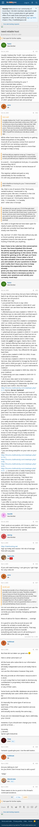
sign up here (31, 18)
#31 (37, 787)
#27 (37, 583)
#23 (37, 290)
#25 (37, 543)
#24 (37, 522)
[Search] (36, 3)
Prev (18, 797)
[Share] (33, 51)
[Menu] (3, 2)
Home (30, 821)
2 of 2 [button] (25, 797)
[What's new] (32, 3)
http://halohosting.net (9, 546)
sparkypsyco (7, 34)
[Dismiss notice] (36, 9)
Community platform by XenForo (19, 825)
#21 (37, 51)
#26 (37, 564)
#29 (37, 747)
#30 (37, 763)
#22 (37, 113)
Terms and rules (7, 821)
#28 (37, 649)
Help (25, 821)
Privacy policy (17, 821)
